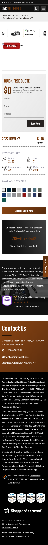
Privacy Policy (8, 536)
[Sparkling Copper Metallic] (19, 195)
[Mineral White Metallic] (19, 190)
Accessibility (28, 532)
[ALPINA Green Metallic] (4, 200)
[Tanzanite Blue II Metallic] (4, 195)
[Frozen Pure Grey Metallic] (29, 195)
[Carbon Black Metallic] (9, 190)
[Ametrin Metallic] (39, 195)
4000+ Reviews (27, 2)
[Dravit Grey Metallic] (29, 190)
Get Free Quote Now (24, 210)
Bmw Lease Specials (12, 18)
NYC (11, 8)
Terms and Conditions (11, 532)
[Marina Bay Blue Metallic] (24, 190)
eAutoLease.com (10, 527)
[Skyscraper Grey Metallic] (14, 195)
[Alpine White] (4, 190)
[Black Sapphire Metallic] (14, 190)
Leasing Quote (45, 267)
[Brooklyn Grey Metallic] (9, 195)
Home (6, 15)
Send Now (35, 123)
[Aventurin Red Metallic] (24, 195)
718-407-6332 (36, 8)
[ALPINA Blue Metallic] (34, 195)
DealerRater (35, 475)
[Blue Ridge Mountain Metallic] (34, 190)
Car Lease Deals (18, 15)
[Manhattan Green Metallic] (39, 190)
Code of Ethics (22, 536)
